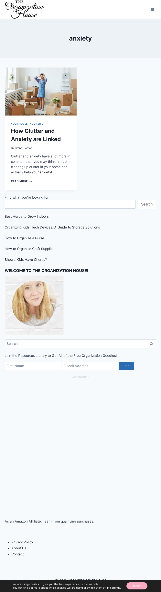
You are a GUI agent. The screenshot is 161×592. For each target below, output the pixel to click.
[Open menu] (152, 9)
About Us (18, 548)
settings (115, 587)
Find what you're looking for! (27, 197)
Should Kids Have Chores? (26, 260)
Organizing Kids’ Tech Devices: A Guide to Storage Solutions (52, 227)
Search (147, 204)
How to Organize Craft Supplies (29, 249)
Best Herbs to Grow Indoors (27, 216)
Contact (17, 554)
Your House (19, 123)
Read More (21, 181)
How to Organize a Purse (24, 238)
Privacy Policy (22, 542)
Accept (137, 585)
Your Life (36, 123)
